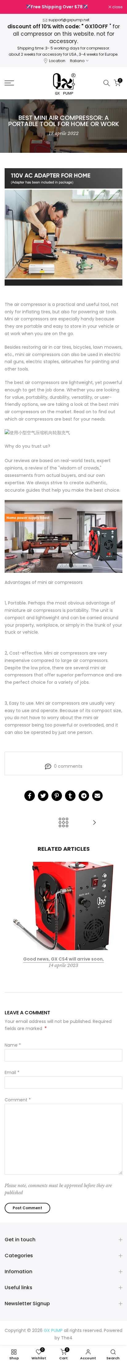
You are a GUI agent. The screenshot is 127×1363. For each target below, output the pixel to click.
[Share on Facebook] (29, 795)
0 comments (68, 766)
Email (12, 1072)
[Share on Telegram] (84, 795)
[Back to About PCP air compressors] (63, 823)
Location (57, 60)
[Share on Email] (97, 795)
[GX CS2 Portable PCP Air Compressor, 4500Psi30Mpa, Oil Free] (94, 823)
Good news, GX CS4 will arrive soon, (63, 959)
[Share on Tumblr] (70, 795)
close (116, 7)
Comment (18, 1100)
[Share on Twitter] (43, 795)
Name (13, 1045)
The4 (66, 1338)
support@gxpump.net (68, 19)
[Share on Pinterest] (56, 795)
